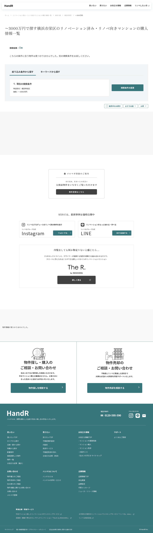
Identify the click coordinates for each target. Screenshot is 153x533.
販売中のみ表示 (115, 106)
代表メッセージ (84, 487)
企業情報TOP (83, 476)
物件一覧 (10, 459)
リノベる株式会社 (85, 518)
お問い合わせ (12, 491)
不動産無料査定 (49, 441)
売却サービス (48, 448)
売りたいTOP (48, 437)
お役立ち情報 (115, 6)
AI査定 (45, 444)
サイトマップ (9, 529)
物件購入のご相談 (14, 476)
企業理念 (81, 484)
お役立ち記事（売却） (51, 456)
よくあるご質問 (120, 437)
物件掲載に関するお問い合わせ (19, 487)
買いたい (92, 6)
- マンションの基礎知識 (87, 441)
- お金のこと (83, 452)
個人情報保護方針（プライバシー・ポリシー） (31, 529)
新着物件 (10, 452)
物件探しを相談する (38, 387)
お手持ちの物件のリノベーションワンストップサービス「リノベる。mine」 (105, 514)
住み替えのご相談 (14, 484)
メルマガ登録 (12, 495)
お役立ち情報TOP (85, 437)
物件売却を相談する (114, 387)
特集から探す (12, 448)
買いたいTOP (12, 437)
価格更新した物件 (14, 456)
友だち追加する (121, 233)
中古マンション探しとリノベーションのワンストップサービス (38, 514)
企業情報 (127, 6)
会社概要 (81, 480)
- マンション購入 (84, 444)
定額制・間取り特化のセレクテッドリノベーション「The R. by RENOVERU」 (43, 518)
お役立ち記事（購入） (15, 463)
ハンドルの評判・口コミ (52, 480)
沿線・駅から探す (14, 444)
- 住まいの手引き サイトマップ (90, 455)
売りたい (103, 6)
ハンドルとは (48, 476)
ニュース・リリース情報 (87, 491)
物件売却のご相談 (14, 480)
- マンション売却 (84, 448)
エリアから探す (13, 441)
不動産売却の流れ (49, 452)
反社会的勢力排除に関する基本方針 (60, 529)
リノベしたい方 (141, 6)
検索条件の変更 (127, 87)
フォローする (62, 233)
